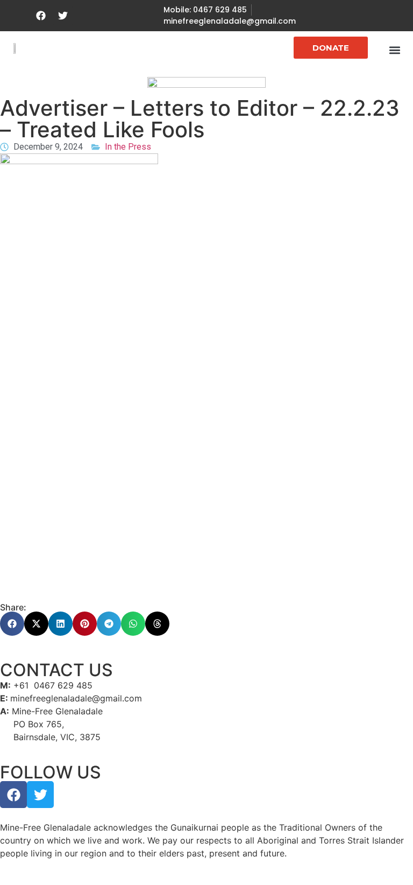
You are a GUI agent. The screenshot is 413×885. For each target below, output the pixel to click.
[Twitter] (63, 15)
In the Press (128, 147)
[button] (394, 50)
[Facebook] (41, 15)
